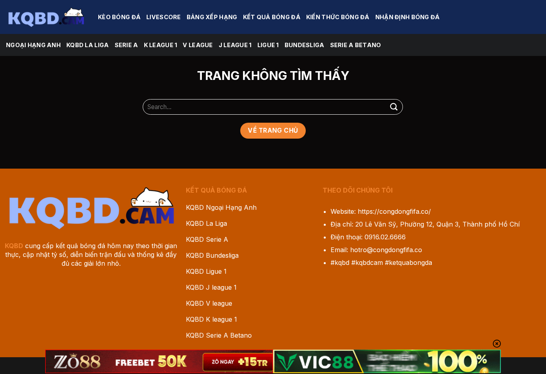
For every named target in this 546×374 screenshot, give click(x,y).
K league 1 (160, 45)
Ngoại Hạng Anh (33, 45)
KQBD (14, 246)
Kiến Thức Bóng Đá (338, 17)
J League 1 (235, 45)
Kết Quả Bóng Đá (272, 17)
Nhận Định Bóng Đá (407, 17)
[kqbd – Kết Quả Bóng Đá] (46, 16)
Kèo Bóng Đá (119, 17)
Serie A (126, 45)
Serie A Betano (355, 45)
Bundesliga (305, 45)
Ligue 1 (268, 45)
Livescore (163, 17)
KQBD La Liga (87, 45)
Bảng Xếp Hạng (212, 17)
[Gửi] (394, 107)
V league (198, 45)
